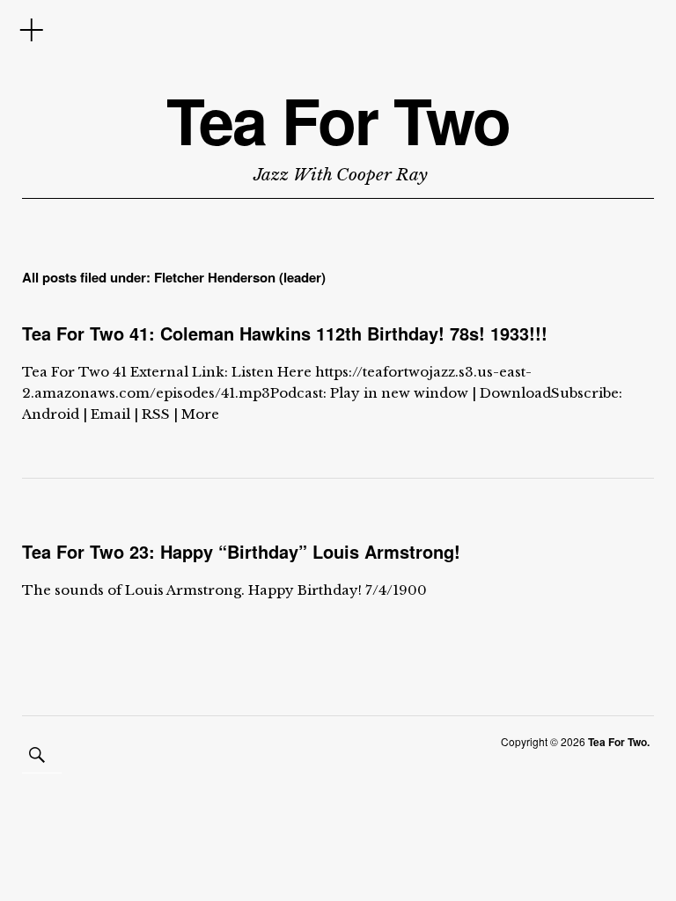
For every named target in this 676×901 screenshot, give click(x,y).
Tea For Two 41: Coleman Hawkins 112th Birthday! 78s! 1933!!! (284, 333)
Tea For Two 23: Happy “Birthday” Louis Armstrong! (241, 551)
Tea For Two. (619, 742)
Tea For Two (338, 120)
